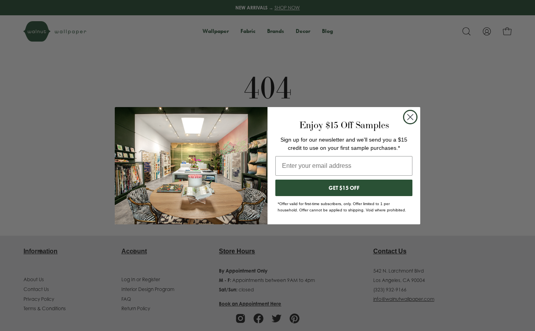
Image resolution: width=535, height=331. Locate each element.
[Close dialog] (410, 117)
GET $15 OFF (344, 187)
